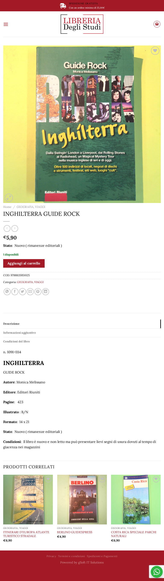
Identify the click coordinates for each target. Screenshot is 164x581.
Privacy (51, 556)
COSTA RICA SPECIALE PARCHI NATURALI (133, 534)
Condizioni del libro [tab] (16, 341)
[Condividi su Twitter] (22, 291)
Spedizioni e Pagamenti (102, 556)
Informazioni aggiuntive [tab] (19, 332)
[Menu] (5, 24)
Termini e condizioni (71, 556)
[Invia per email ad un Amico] (30, 291)
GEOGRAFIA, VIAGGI (31, 207)
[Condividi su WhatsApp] (7, 291)
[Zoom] (9, 198)
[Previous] (3, 512)
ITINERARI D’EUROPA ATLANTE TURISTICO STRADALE (26, 534)
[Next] (160, 512)
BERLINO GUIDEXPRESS (74, 532)
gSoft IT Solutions (91, 562)
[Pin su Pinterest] (37, 291)
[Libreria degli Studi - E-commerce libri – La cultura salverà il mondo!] (82, 24)
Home (7, 207)
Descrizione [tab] (11, 324)
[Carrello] (157, 24)
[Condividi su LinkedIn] (45, 291)
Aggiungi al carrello (23, 263)
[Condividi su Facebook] (14, 291)
